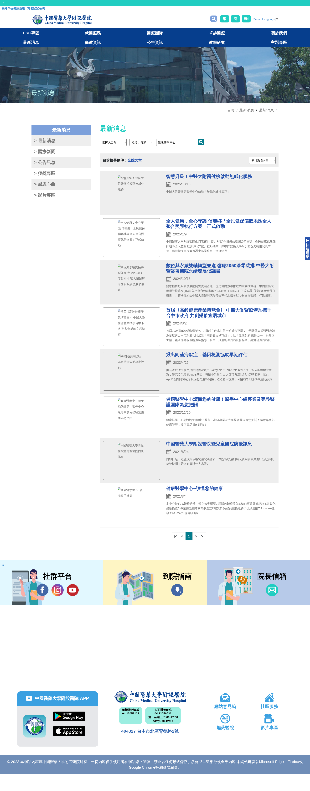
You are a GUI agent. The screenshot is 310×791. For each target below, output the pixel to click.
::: (4, 3)
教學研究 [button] (217, 42)
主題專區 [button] (279, 42)
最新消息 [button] (31, 42)
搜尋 (213, 19)
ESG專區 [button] (31, 33)
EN (246, 19)
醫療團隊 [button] (155, 33)
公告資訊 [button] (155, 42)
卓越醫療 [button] (217, 33)
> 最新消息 (44, 140)
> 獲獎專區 (44, 173)
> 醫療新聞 (44, 151)
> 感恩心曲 (44, 184)
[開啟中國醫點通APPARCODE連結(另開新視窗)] (34, 726)
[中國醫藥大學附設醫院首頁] (61, 20)
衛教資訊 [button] (93, 42)
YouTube (73, 590)
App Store (69, 733)
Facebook (42, 590)
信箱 (272, 590)
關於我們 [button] (279, 33)
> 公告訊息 (44, 162)
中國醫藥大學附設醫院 (150, 697)
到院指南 (177, 590)
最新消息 (266, 110)
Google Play (69, 718)
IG (58, 590)
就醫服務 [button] (93, 33)
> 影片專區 (44, 195)
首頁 (231, 110)
